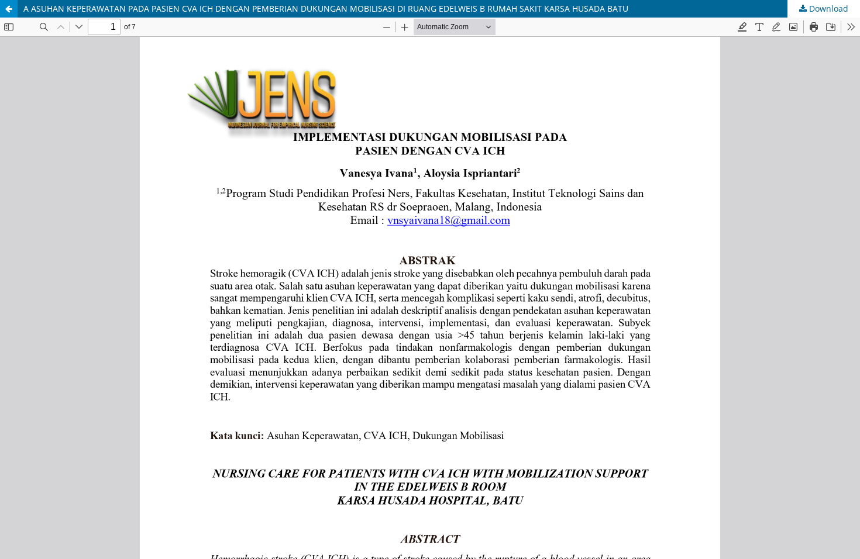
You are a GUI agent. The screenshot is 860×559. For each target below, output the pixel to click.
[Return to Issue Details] (9, 9)
